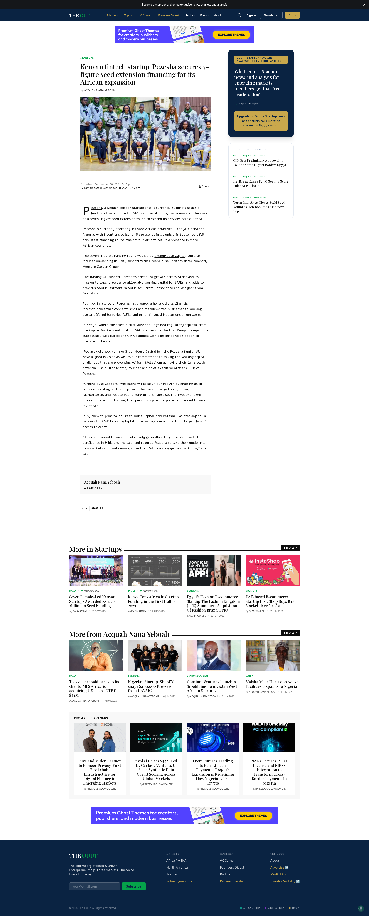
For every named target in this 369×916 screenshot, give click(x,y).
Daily (72, 590)
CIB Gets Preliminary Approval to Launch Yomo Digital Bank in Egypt (259, 162)
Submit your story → (181, 881)
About (217, 15)
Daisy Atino (79, 611)
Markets (113, 15)
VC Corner (146, 15)
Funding (134, 675)
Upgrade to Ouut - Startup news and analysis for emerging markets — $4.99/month (261, 120)
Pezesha (96, 207)
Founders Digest (169, 15)
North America (177, 867)
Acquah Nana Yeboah (99, 90)
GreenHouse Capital (169, 255)
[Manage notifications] (361, 908)
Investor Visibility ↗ (285, 881)
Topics (129, 15)
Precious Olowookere (101, 788)
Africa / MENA (176, 860)
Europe (171, 874)
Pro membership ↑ (233, 881)
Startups (87, 57)
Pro (292, 15)
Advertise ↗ (279, 867)
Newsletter (271, 15)
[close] (364, 5)
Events (204, 15)
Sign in (251, 15)
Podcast (191, 15)
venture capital (197, 675)
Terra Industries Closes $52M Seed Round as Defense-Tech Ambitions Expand (259, 206)
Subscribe (133, 886)
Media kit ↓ (278, 874)
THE (80, 15)
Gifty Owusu (198, 615)
